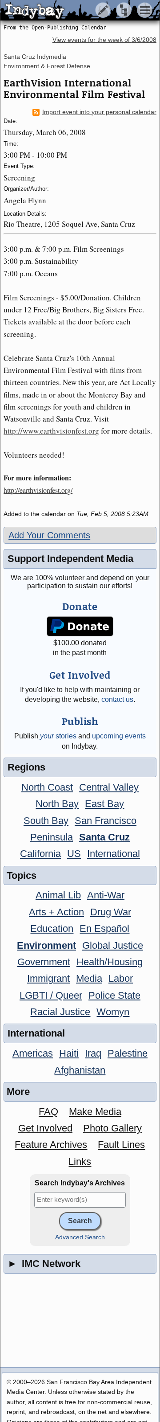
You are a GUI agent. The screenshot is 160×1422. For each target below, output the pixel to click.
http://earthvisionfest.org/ (38, 490)
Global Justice (112, 945)
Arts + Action (56, 912)
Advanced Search (80, 1237)
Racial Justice (60, 1011)
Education (51, 928)
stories (58, 736)
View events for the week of (104, 40)
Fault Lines (121, 1144)
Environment (46, 945)
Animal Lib (58, 895)
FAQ (48, 1111)
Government (43, 961)
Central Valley (109, 787)
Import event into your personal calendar (99, 112)
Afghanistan (79, 1070)
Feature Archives (51, 1144)
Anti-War (105, 895)
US (74, 853)
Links (79, 1161)
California (40, 853)
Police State (114, 995)
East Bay (104, 803)
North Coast (47, 787)
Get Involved (45, 1128)
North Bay (57, 803)
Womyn (112, 1011)
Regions (26, 767)
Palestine (128, 1053)
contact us (117, 699)
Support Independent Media (70, 558)
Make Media (95, 1111)
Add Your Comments (49, 535)
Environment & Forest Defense (47, 66)
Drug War (110, 912)
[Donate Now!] (80, 626)
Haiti (69, 1053)
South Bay (46, 820)
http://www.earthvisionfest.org (51, 431)
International (113, 853)
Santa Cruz (104, 837)
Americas (32, 1053)
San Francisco (105, 820)
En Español (104, 928)
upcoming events (119, 736)
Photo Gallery (112, 1128)
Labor (120, 978)
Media (89, 978)
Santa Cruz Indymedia (35, 56)
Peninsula (51, 837)
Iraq (93, 1053)
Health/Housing (109, 961)
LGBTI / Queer (51, 995)
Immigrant (48, 978)
